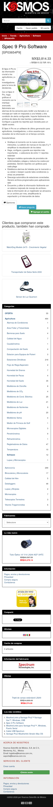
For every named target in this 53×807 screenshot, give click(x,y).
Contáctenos (9, 582)
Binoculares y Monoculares (16, 473)
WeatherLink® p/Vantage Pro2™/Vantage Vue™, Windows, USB (24, 719)
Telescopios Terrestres (14, 499)
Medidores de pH (14, 412)
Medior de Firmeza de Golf (18, 423)
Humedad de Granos (16, 370)
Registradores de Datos (17, 444)
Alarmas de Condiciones (17, 322)
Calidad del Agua (14, 338)
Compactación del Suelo (17, 349)
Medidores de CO (15, 391)
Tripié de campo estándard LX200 (26, 697)
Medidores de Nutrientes (17, 407)
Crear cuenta (9, 766)
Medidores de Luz (14, 402)
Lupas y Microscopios (16, 460)
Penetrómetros (13, 433)
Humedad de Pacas (15, 375)
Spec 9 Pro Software (15, 723)
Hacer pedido (31, 28)
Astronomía (10, 467)
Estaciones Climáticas (16, 359)
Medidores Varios (14, 417)
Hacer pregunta (28, 207)
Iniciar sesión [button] (27, 772)
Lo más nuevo (10, 532)
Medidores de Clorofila (16, 386)
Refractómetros (13, 439)
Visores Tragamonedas (15, 504)
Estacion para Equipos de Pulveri (21, 354)
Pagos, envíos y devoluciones (17, 574)
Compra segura (11, 579)
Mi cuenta (45, 28)
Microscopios (10, 494)
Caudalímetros (13, 343)
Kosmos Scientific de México (34, 797)
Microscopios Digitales (16, 428)
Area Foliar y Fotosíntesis (18, 328)
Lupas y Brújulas (12, 489)
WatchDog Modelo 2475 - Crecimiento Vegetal (26, 247)
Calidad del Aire (11, 478)
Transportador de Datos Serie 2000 (26, 272)
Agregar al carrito (41, 211)
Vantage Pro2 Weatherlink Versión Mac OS (24, 733)
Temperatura (12, 449)
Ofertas (7, 675)
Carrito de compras (13, 643)
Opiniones (10, 202)
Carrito (19, 28)
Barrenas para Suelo (16, 333)
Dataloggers (10, 483)
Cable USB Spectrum (15, 731)
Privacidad (8, 577)
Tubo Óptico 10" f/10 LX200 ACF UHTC (26, 554)
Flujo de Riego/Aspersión (18, 365)
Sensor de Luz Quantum (26, 296)
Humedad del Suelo (15, 380)
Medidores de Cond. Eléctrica (19, 396)
